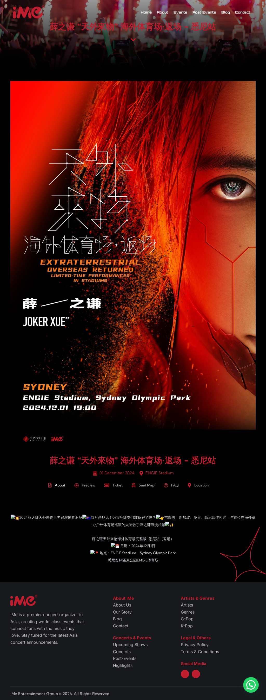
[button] (251, 685)
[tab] (61, 485)
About (162, 12)
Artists (187, 605)
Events (180, 12)
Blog (225, 12)
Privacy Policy (195, 644)
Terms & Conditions (200, 651)
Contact (242, 12)
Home (146, 12)
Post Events (204, 12)
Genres (188, 612)
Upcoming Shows (130, 644)
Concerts (122, 651)
